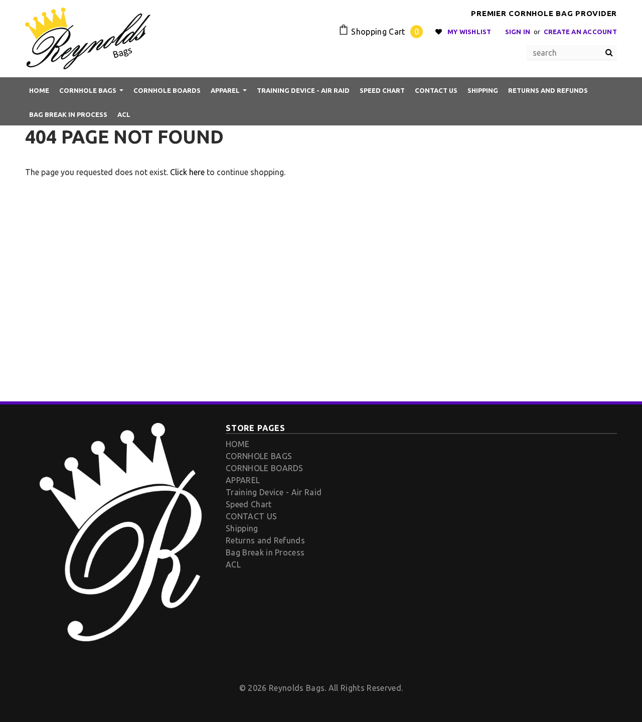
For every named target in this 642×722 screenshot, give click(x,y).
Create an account (580, 31)
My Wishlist (469, 31)
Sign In (518, 31)
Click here (188, 172)
